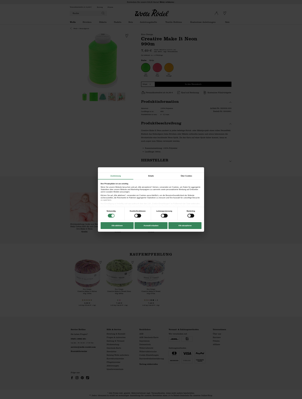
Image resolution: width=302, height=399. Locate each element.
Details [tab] (151, 176)
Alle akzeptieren (185, 226)
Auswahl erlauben (151, 226)
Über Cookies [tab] (186, 176)
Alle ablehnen (117, 226)
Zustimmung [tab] (115, 176)
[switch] (137, 216)
